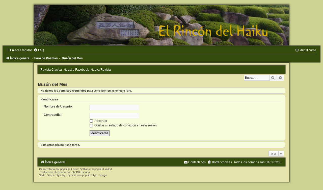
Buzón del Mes (52, 84)
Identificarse (50, 99)
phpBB (64, 169)
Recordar (100, 121)
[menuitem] (39, 50)
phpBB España (81, 172)
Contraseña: (53, 115)
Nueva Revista (101, 69)
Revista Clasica (51, 69)
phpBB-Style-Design (94, 175)
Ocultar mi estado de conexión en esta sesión (125, 125)
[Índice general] (161, 25)
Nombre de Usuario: (58, 106)
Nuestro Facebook (76, 69)
